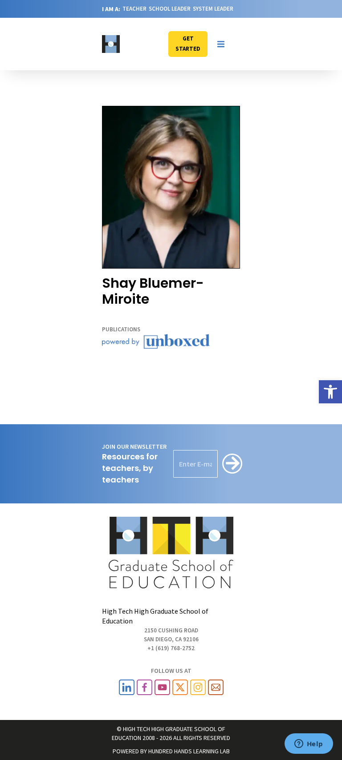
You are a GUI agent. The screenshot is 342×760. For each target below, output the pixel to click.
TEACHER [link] (134, 8)
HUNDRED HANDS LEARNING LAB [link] (189, 751)
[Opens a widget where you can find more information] (308, 744)
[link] (330, 391)
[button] (221, 44)
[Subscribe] (232, 464)
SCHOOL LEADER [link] (170, 8)
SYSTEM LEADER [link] (213, 8)
